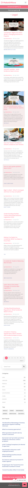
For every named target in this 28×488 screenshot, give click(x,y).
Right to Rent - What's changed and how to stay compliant (14, 191)
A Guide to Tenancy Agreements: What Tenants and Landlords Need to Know (13, 333)
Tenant (4, 402)
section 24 (6, 160)
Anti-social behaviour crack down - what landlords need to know (13, 107)
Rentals (5, 410)
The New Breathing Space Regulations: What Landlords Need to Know (13, 310)
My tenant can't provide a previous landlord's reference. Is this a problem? (13, 439)
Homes (3, 396)
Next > (22, 361)
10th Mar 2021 (16, 314)
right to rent (7, 207)
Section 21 (6, 123)
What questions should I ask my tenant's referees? (12, 433)
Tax (5, 254)
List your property (13, 7)
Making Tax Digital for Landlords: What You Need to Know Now (13, 239)
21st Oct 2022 (16, 196)
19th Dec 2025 (16, 38)
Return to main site (14, 484)
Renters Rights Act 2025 (10, 49)
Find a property (13, 10)
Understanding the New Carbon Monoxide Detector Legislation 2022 (12, 215)
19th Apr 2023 (16, 112)
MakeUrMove (8, 38)
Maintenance (19, 410)
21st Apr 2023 (16, 75)
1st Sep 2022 (16, 219)
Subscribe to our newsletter (12, 477)
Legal (3, 377)
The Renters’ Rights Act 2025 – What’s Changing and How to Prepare (13, 34)
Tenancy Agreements (9, 349)
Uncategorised (6, 393)
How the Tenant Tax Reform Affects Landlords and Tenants (14, 143)
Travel (3, 390)
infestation (12, 413)
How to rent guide (8, 183)
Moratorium (7, 325)
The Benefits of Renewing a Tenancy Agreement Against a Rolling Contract (13, 424)
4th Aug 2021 (16, 267)
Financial (4, 383)
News (3, 386)
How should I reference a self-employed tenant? (11, 450)
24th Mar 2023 (16, 172)
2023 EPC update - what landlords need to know (11, 70)
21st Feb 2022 (16, 243)
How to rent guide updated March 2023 (12, 167)
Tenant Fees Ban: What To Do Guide (13, 470)
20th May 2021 (16, 290)
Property (4, 399)
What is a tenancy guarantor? (11, 429)
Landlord (4, 380)
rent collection (8, 278)
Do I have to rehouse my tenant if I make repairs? (12, 460)
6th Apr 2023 (16, 149)
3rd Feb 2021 (16, 338)
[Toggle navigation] (25, 2)
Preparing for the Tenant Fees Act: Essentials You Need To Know (13, 465)
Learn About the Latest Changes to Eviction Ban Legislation (11, 286)
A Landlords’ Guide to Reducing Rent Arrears (13, 262)
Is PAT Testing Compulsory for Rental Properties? (13, 445)
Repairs (5, 413)
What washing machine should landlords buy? (11, 455)
